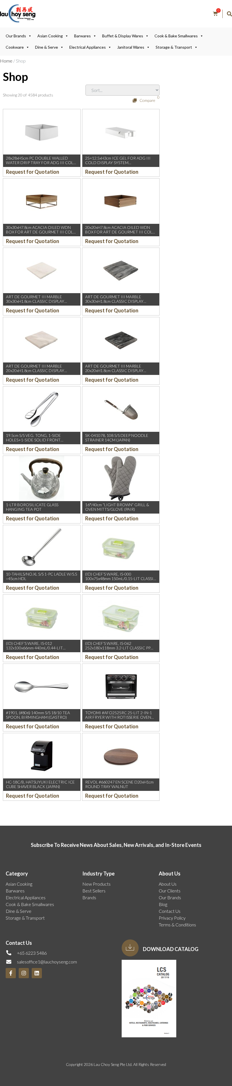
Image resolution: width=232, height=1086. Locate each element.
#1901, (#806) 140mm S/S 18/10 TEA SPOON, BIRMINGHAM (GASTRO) (38, 715)
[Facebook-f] (11, 973)
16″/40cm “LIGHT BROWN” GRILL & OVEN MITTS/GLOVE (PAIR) (117, 507)
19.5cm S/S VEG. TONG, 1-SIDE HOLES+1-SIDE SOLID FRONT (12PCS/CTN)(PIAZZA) (33, 440)
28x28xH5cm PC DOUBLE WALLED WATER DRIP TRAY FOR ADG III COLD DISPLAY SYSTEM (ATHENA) (41, 163)
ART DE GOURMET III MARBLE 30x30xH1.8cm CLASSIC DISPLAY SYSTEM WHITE (35, 301)
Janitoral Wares (130, 47)
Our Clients (170, 890)
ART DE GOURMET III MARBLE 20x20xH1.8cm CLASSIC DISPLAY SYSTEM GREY (114, 371)
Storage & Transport (174, 47)
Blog (163, 904)
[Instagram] (24, 973)
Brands (89, 897)
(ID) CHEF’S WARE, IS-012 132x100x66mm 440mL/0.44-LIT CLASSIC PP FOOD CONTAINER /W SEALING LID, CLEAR (38, 650)
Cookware (15, 47)
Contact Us (170, 911)
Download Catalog (170, 949)
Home (6, 60)
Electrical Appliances (87, 47)
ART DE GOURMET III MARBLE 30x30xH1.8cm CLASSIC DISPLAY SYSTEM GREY (114, 301)
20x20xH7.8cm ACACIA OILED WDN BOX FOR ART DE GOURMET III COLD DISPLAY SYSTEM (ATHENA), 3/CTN (120, 232)
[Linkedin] (37, 973)
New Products (96, 884)
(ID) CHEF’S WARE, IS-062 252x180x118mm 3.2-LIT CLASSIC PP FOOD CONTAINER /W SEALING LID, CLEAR (118, 650)
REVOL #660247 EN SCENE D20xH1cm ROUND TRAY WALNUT (119, 784)
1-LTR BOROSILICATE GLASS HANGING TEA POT (32, 507)
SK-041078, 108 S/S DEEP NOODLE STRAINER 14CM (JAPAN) (116, 438)
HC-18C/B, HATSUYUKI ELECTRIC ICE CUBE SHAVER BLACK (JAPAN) (40, 784)
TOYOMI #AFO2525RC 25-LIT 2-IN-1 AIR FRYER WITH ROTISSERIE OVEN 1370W (118, 717)
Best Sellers (94, 890)
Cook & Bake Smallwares (176, 35)
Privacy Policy (172, 917)
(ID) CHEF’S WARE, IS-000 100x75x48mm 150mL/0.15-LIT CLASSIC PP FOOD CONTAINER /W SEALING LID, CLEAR (120, 581)
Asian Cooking (50, 35)
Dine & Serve (46, 47)
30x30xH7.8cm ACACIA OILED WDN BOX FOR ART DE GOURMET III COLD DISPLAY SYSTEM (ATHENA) (41, 232)
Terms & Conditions (177, 924)
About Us (168, 884)
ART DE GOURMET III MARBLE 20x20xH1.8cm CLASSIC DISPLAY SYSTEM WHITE (35, 371)
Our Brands (16, 35)
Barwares (82, 35)
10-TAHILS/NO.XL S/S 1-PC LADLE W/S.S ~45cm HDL (41, 576)
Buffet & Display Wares (122, 35)
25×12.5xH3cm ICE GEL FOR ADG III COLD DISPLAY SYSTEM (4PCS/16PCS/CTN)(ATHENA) (118, 163)
